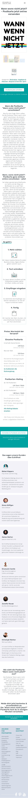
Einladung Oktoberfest (5, 741)
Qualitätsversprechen (21, 747)
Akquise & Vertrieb (15, 81)
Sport (24, 81)
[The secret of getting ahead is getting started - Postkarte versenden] (16, 59)
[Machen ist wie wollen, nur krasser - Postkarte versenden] (14, 71)
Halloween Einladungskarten (6, 759)
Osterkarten (5, 781)
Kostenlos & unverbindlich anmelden (14, 717)
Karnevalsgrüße (5, 762)
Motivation (13, 80)
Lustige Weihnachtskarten (6, 765)
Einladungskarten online (6, 745)
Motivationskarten (6, 768)
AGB (17, 753)
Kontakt (18, 737)
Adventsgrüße (5, 736)
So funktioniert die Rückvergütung (10, 370)
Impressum (19, 757)
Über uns (18, 743)
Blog (17, 751)
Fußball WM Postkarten (4, 748)
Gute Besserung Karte (6, 756)
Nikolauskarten (5, 779)
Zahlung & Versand (21, 739)
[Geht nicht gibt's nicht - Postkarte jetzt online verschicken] (11, 61)
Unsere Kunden (20, 741)
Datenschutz (19, 755)
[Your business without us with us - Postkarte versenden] (22, 61)
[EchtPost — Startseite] (6, 3)
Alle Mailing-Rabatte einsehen (11, 410)
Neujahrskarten (5, 777)
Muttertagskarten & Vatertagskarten (7, 771)
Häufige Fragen (19, 745)
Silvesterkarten (5, 783)
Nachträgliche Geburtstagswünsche (7, 774)
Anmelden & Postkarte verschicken (14, 433)
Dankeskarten (5, 738)
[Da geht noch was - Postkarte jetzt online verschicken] (5, 59)
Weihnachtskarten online (6, 788)
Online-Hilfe (19, 735)
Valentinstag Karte (6, 785)
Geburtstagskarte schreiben (6, 752)
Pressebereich (19, 749)
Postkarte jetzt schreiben (14, 90)
